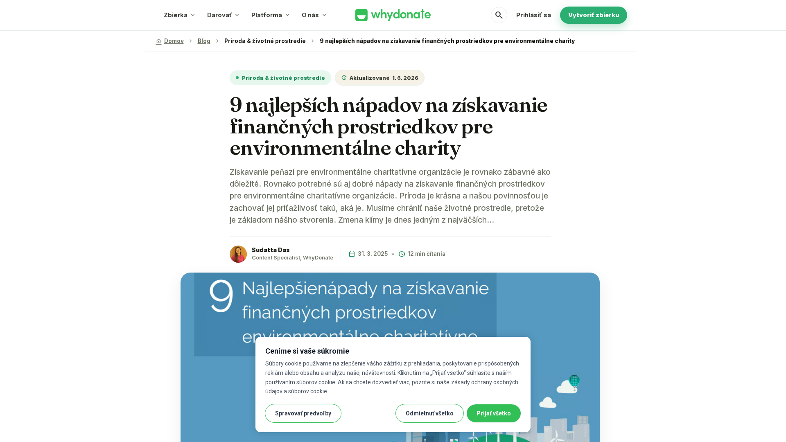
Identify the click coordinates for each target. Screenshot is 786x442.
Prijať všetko (494, 413)
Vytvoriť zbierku (593, 14)
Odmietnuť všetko (430, 413)
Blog (204, 41)
